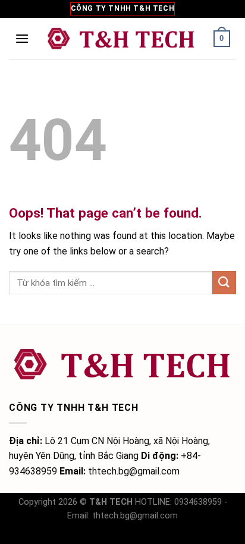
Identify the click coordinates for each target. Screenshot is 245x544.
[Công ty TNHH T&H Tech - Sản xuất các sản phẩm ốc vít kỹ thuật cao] (121, 38)
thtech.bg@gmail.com (135, 516)
